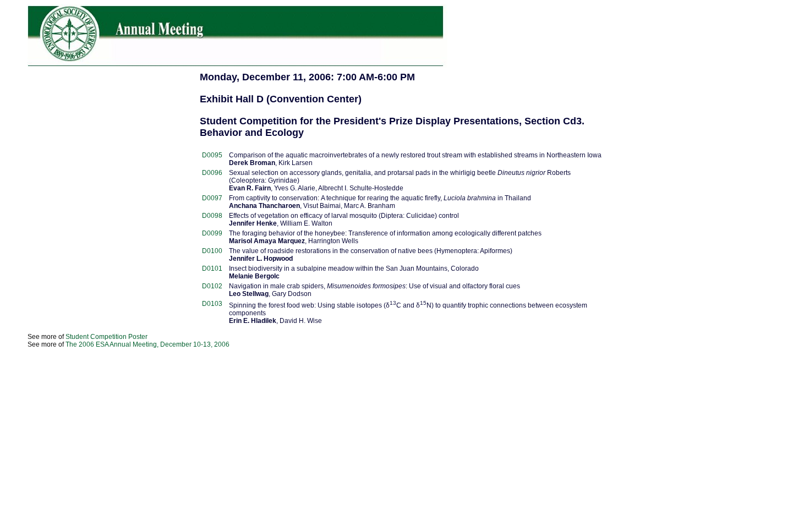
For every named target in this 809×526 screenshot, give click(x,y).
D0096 (212, 173)
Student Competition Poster (106, 337)
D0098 (212, 216)
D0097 (212, 198)
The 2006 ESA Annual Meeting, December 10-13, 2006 (147, 344)
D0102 (212, 286)
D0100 (212, 251)
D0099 (212, 233)
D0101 (212, 268)
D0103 (212, 304)
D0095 (212, 155)
